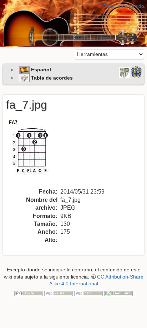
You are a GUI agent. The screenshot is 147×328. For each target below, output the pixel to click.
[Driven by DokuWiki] (118, 293)
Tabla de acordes (51, 78)
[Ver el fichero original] (33, 152)
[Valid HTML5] (58, 293)
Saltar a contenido (123, 6)
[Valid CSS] (88, 293)
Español (40, 69)
